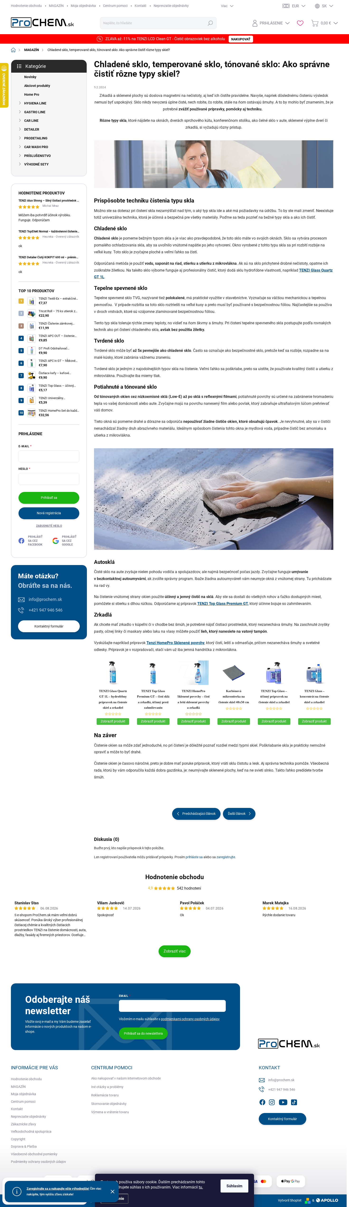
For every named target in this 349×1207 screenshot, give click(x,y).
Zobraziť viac (175, 951)
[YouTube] (283, 1101)
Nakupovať (240, 39)
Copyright (18, 1139)
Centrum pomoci (115, 6)
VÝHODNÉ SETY (36, 164)
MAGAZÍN (56, 6)
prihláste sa (194, 857)
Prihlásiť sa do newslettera (143, 1033)
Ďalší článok (236, 814)
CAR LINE (31, 121)
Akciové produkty (37, 86)
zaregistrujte (226, 857)
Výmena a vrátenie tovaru (110, 1112)
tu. (201, 1187)
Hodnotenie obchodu (26, 6)
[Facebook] (262, 1101)
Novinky (30, 77)
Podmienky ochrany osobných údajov (38, 1162)
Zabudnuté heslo (49, 526)
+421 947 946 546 (45, 610)
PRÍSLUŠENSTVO (37, 156)
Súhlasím (234, 1186)
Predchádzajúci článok (199, 814)
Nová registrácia (49, 513)
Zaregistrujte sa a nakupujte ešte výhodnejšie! (58, 1188)
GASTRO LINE (34, 112)
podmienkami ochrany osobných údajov (190, 1019)
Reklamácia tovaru (105, 1095)
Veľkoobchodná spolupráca (31, 1131)
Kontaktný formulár (48, 626)
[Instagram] (271, 1101)
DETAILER (31, 129)
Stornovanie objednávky (109, 1104)
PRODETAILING (35, 138)
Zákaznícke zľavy (23, 1124)
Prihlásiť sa (49, 498)
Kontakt (140, 6)
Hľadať (210, 23)
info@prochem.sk (45, 599)
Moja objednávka (83, 6)
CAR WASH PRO (36, 147)
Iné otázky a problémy (107, 1087)
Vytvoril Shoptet (290, 1200)
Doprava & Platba (24, 1146)
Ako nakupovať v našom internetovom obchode (126, 1078)
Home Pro (31, 94)
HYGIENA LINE (35, 103)
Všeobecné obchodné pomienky (34, 1154)
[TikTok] (293, 1101)
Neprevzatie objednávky (171, 6)
